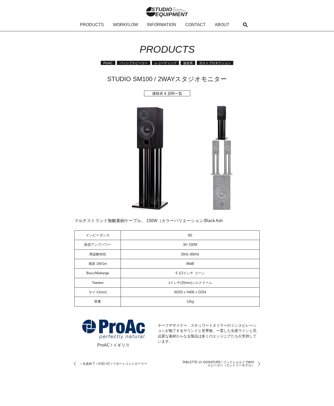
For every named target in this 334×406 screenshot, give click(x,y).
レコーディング (165, 63)
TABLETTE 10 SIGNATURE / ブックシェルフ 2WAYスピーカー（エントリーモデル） (218, 363)
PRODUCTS (92, 24)
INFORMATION (161, 24)
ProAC (108, 63)
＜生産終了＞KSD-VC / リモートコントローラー (113, 364)
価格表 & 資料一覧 (167, 93)
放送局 (188, 63)
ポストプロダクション (215, 63)
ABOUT (222, 24)
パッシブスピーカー (134, 63)
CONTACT (195, 24)
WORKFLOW (125, 24)
